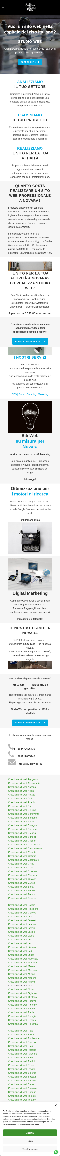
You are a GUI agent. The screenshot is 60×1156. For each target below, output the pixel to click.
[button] (55, 1105)
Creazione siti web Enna (20, 886)
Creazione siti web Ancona (22, 787)
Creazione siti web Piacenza (23, 1024)
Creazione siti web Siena (21, 1084)
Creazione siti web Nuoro (21, 989)
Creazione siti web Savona (22, 1080)
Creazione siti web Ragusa (22, 1050)
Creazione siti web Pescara (22, 1020)
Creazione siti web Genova (22, 912)
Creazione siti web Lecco (21, 943)
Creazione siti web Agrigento (23, 779)
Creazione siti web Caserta (22, 852)
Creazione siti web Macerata (23, 958)
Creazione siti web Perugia (22, 1016)
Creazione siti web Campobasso (25, 848)
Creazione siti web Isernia (21, 928)
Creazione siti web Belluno (22, 810)
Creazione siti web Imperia (22, 924)
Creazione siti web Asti (20, 798)
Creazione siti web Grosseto (22, 920)
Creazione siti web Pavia (21, 1012)
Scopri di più (28, 62)
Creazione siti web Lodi (20, 951)
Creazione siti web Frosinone (23, 909)
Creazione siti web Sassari (22, 1076)
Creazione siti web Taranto (22, 1096)
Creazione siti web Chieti (21, 863)
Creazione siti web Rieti (20, 1057)
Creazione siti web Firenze (22, 898)
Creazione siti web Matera (21, 966)
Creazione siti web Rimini (21, 1061)
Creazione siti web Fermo (21, 890)
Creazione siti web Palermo (22, 1004)
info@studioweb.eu (30, 763)
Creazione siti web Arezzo (21, 794)
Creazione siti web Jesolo (21, 932)
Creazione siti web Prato (20, 1046)
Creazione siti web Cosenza (22, 871)
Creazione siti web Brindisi (22, 837)
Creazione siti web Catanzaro (23, 860)
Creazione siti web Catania (22, 856)
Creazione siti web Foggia (21, 905)
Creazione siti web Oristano (22, 997)
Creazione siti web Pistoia (21, 1034)
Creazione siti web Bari (20, 806)
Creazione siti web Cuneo (21, 883)
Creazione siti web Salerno (22, 1073)
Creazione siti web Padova (22, 1001)
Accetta (30, 1133)
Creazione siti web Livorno (22, 947)
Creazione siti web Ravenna (22, 1053)
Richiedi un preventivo (28, 341)
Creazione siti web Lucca (21, 955)
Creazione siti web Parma (21, 1008)
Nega (30, 1141)
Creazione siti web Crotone (22, 879)
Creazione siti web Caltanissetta (25, 844)
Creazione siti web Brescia (22, 833)
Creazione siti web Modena (22, 978)
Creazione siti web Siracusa (22, 1088)
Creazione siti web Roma (21, 1065)
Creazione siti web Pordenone (23, 1038)
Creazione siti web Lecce (21, 939)
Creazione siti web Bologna (22, 825)
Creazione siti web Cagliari (22, 840)
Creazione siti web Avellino (22, 802)
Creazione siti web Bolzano (22, 829)
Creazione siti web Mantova (22, 962)
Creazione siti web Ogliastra (22, 993)
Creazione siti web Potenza (22, 1042)
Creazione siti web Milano (21, 974)
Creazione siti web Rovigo (21, 1069)
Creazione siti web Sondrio (22, 1092)
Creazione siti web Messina (22, 970)
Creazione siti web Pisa (20, 1030)
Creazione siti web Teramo (22, 1099)
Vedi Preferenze (30, 1149)
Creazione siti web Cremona (23, 875)
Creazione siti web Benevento (23, 814)
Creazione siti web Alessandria (24, 783)
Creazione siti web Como (21, 867)
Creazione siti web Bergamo (22, 817)
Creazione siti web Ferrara (22, 894)
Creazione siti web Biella (21, 821)
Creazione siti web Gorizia (21, 916)
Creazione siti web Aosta (21, 791)
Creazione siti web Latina (21, 935)
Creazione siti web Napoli (21, 981)
